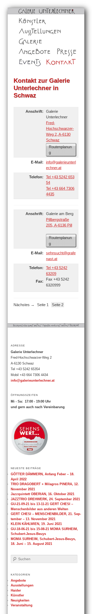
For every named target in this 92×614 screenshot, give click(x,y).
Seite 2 (57, 305)
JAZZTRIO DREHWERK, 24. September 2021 (45, 499)
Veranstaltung (21, 605)
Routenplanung (60, 150)
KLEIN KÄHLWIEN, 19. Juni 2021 (36, 524)
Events (23, 62)
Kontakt (52, 62)
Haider (16, 590)
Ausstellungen (29, 31)
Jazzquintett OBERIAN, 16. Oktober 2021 (42, 494)
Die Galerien (27, 41)
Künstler (24, 21)
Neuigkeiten (20, 600)
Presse (62, 52)
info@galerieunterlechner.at (32, 380)
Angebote (25, 52)
